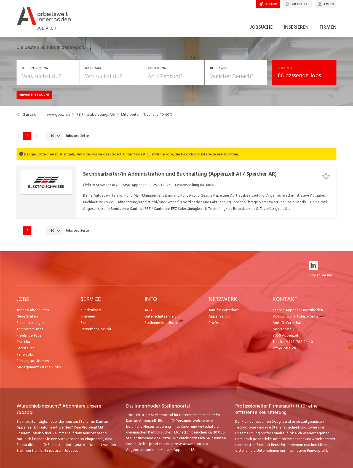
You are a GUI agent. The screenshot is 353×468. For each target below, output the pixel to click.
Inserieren (88, 316)
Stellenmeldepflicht (161, 322)
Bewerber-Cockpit (96, 329)
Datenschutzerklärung (163, 316)
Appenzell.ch (219, 316)
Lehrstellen (25, 348)
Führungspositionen (33, 361)
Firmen (86, 322)
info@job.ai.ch (284, 348)
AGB (148, 310)
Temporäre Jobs (30, 329)
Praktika (23, 342)
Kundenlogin (91, 310)
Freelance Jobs (29, 335)
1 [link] (27, 136)
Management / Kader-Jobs (39, 367)
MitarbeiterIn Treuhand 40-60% (147, 114)
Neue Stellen (27, 316)
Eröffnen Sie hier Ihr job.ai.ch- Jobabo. (47, 450)
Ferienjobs (25, 354)
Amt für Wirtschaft (223, 310)
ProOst (214, 322)
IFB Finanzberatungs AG (95, 114)
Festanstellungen (31, 322)
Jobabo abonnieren (33, 310)
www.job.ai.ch (58, 114)
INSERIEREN (296, 27)
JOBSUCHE (261, 27)
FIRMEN (328, 27)
